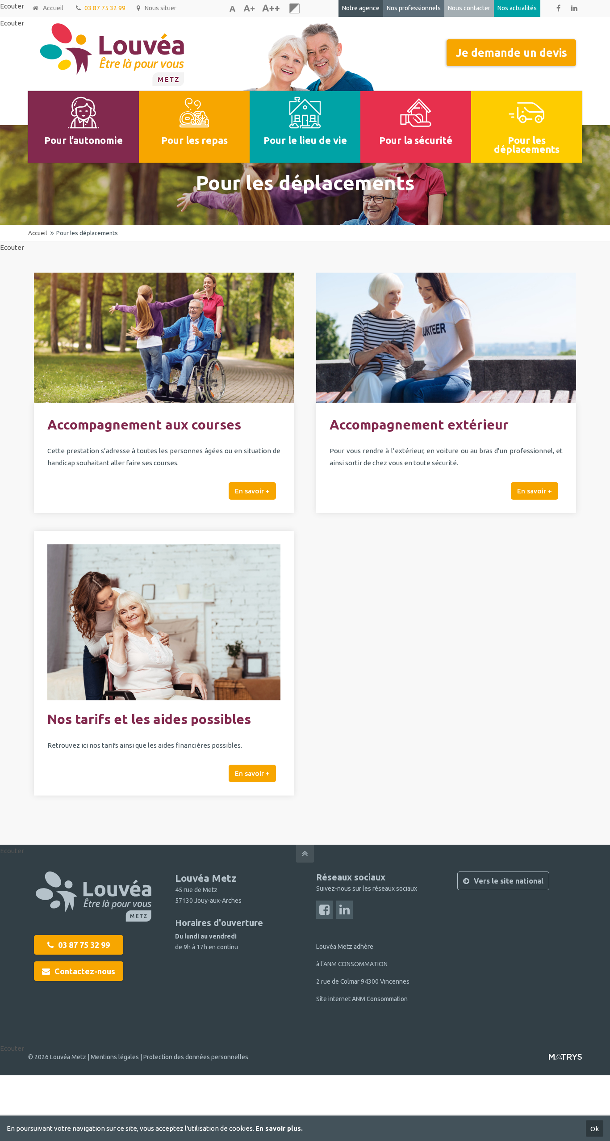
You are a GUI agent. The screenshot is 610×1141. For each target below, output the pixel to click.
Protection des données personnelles (195, 1057)
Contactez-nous (84, 971)
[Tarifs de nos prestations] (163, 698)
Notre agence (361, 8)
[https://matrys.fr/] (565, 1060)
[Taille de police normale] (232, 8)
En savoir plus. (279, 1128)
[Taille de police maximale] (270, 8)
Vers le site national (508, 881)
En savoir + (252, 491)
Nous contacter (469, 8)
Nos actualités (517, 8)
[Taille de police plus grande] (249, 8)
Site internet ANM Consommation (362, 998)
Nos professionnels (414, 8)
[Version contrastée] (294, 8)
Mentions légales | (117, 1057)
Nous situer (160, 8)
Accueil (53, 8)
